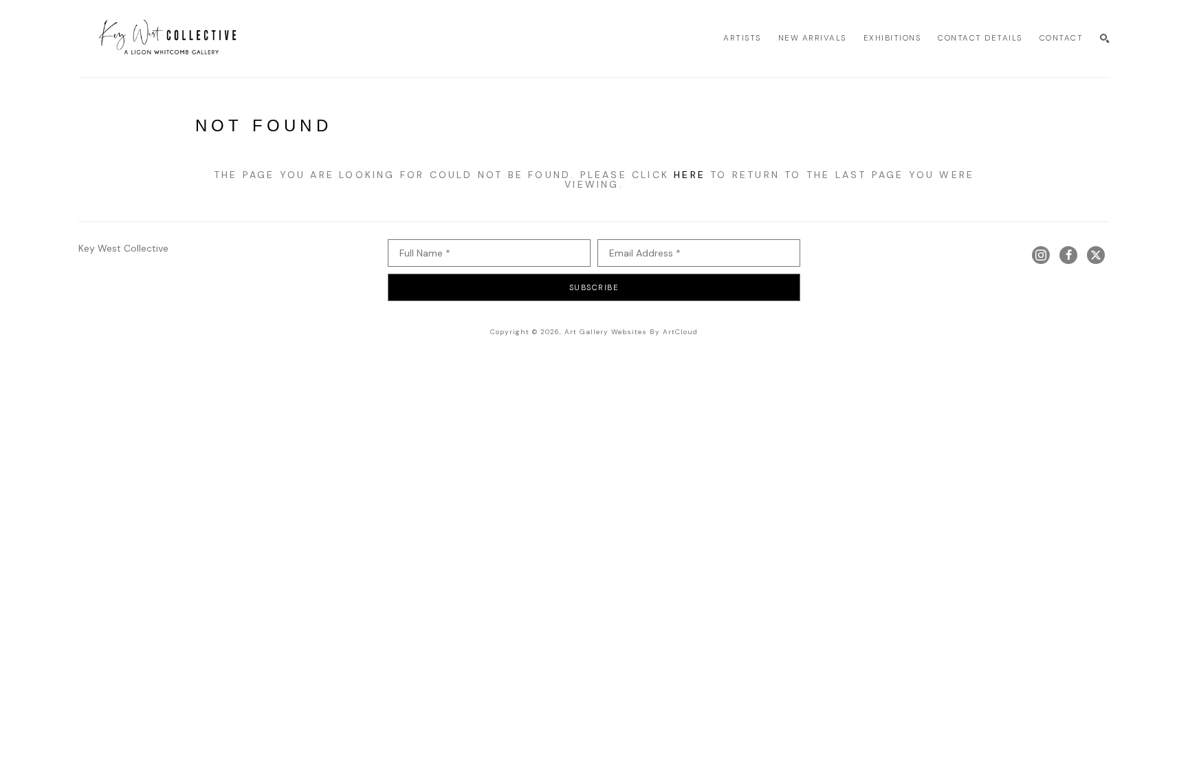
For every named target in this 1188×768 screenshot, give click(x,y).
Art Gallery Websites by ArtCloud (631, 331)
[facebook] (1068, 255)
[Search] (1105, 38)
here (689, 174)
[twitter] (1096, 255)
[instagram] (1041, 255)
